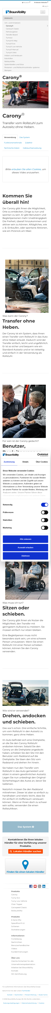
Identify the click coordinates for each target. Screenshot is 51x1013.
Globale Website (41, 2)
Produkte (8, 18)
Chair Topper (16, 904)
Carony (14, 895)
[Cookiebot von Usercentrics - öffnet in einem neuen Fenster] (37, 455)
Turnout (9, 38)
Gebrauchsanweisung (32, 148)
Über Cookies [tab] (42, 462)
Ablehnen (25, 556)
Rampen (8, 70)
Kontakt (14, 971)
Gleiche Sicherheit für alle (22, 961)
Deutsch (26, 2)
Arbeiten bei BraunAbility (22, 968)
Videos (14, 949)
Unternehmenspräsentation (23, 964)
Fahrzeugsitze (11, 32)
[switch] (44, 512)
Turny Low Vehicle (19, 901)
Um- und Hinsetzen (12, 23)
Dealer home (43, 995)
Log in (46, 6)
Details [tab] (26, 462)
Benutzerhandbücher (20, 945)
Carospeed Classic (19, 907)
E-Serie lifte (16, 920)
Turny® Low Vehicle (14, 47)
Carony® (9, 26)
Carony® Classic (12, 29)
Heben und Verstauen (13, 55)
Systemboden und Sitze (14, 64)
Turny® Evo (10, 44)
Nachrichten (16, 942)
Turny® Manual (12, 50)
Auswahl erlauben (25, 547)
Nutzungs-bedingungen (11, 1003)
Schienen (15, 926)
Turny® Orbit (11, 53)
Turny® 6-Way (11, 41)
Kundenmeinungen (19, 952)
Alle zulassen (25, 539)
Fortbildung (16, 939)
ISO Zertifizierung (19, 974)
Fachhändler (26, 991)
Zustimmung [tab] (9, 462)
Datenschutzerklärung (29, 1003)
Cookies (41, 1003)
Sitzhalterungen (18, 930)
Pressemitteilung (31, 995)
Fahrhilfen (8, 58)
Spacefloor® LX (18, 923)
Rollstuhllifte (9, 61)
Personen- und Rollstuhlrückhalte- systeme (21, 67)
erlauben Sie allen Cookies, (26, 169)
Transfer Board (12, 35)
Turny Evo (15, 898)
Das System (25, 826)
